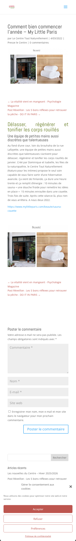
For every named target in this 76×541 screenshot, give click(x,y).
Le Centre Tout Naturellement (30, 38)
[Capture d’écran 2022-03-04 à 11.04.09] (38, 267)
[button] (70, 486)
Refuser (38, 519)
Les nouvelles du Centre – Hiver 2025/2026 (33, 473)
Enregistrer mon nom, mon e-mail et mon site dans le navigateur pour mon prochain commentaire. (37, 416)
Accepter (38, 509)
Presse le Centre (17, 42)
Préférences (38, 528)
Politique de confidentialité (38, 536)
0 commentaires (39, 42)
